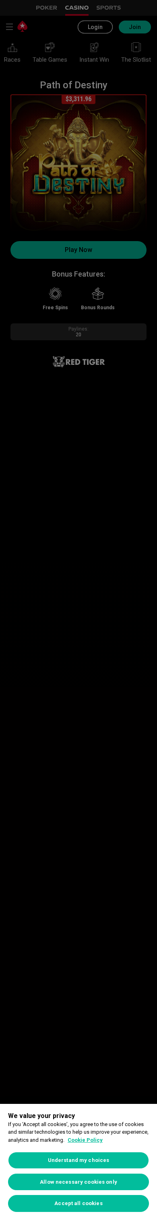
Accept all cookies (78, 1203)
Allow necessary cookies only (78, 1182)
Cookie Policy (85, 1140)
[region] (78, 1162)
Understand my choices (78, 1160)
